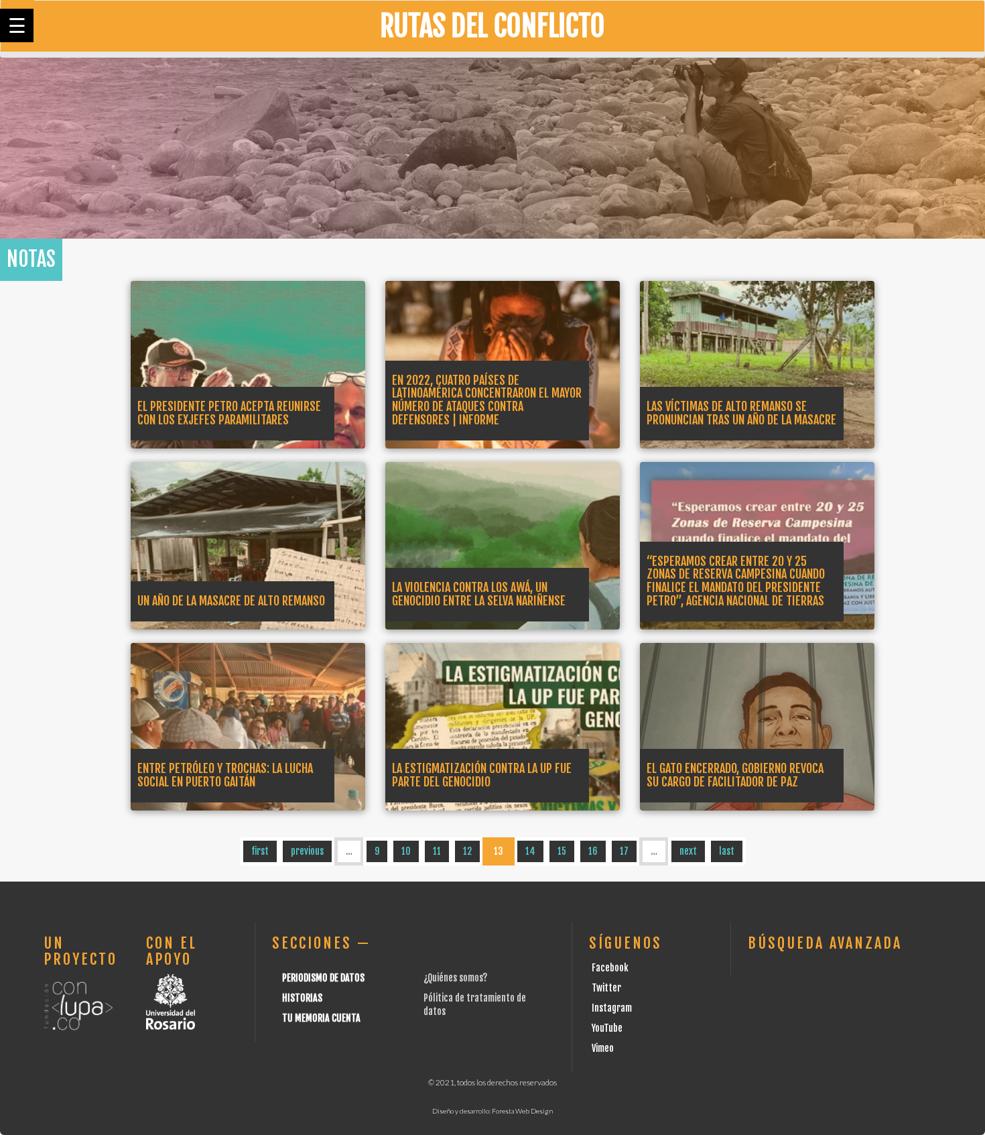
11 (437, 851)
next (688, 851)
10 (406, 851)
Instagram (612, 1008)
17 (624, 851)
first (260, 851)
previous (307, 851)
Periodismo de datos (323, 977)
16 (593, 851)
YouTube (607, 1028)
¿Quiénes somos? (455, 977)
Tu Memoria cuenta (321, 1018)
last (726, 851)
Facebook (610, 967)
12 (467, 851)
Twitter (606, 988)
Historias (302, 998)
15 (561, 851)
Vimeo (603, 1048)
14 (530, 851)
